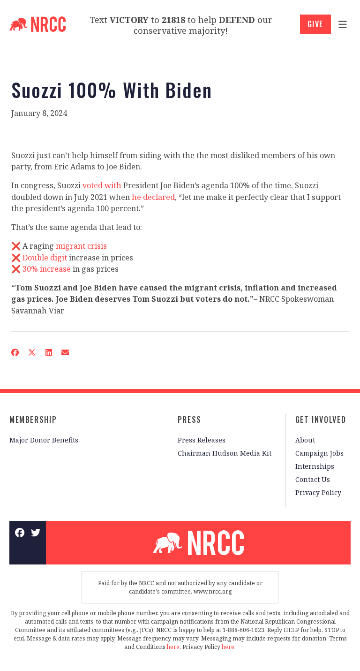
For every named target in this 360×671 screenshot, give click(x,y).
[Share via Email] (65, 352)
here (173, 647)
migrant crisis (81, 246)
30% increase (46, 269)
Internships (314, 466)
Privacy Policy (318, 492)
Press (190, 419)
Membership (33, 419)
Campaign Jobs (319, 453)
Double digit (44, 257)
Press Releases (201, 439)
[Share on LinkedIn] (48, 352)
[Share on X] (31, 352)
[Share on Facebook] (15, 352)
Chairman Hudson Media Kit (224, 453)
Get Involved (320, 419)
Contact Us (312, 479)
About (305, 439)
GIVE (315, 24)
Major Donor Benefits (43, 439)
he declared (153, 197)
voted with (101, 185)
